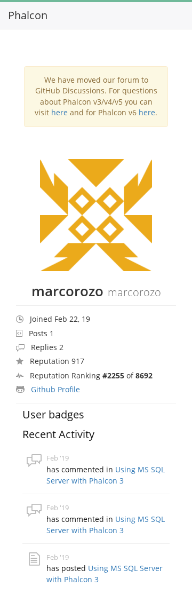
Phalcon (27, 15)
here (59, 112)
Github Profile (55, 389)
